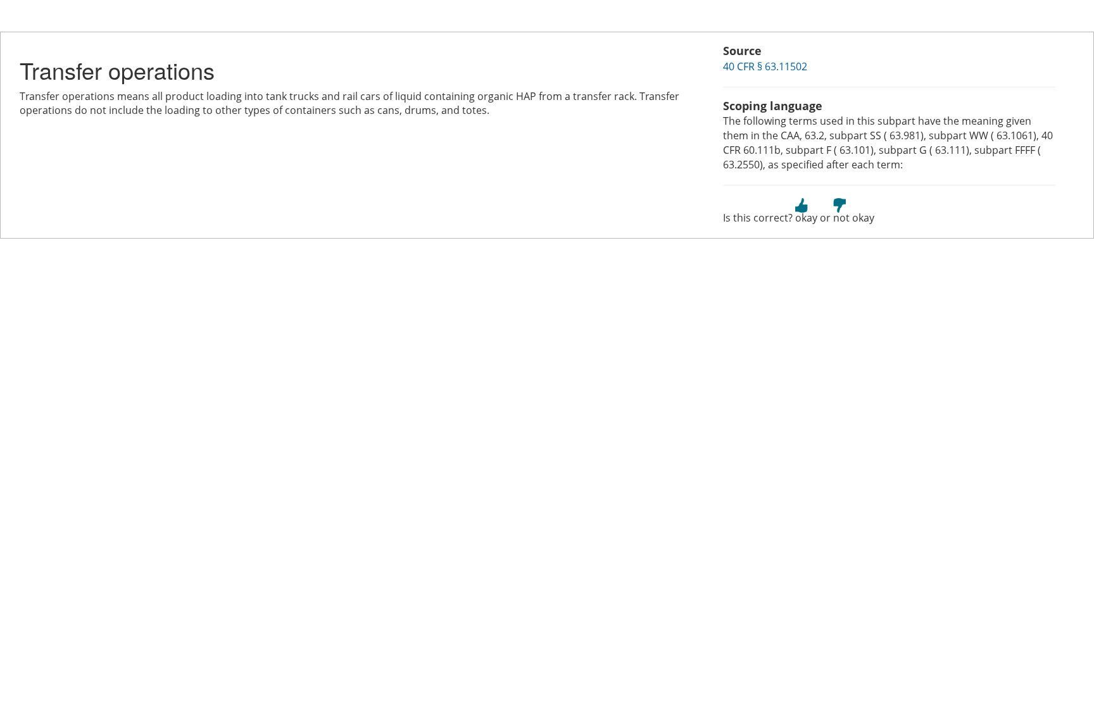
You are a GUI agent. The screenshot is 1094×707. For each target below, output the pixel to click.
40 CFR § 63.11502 (765, 66)
